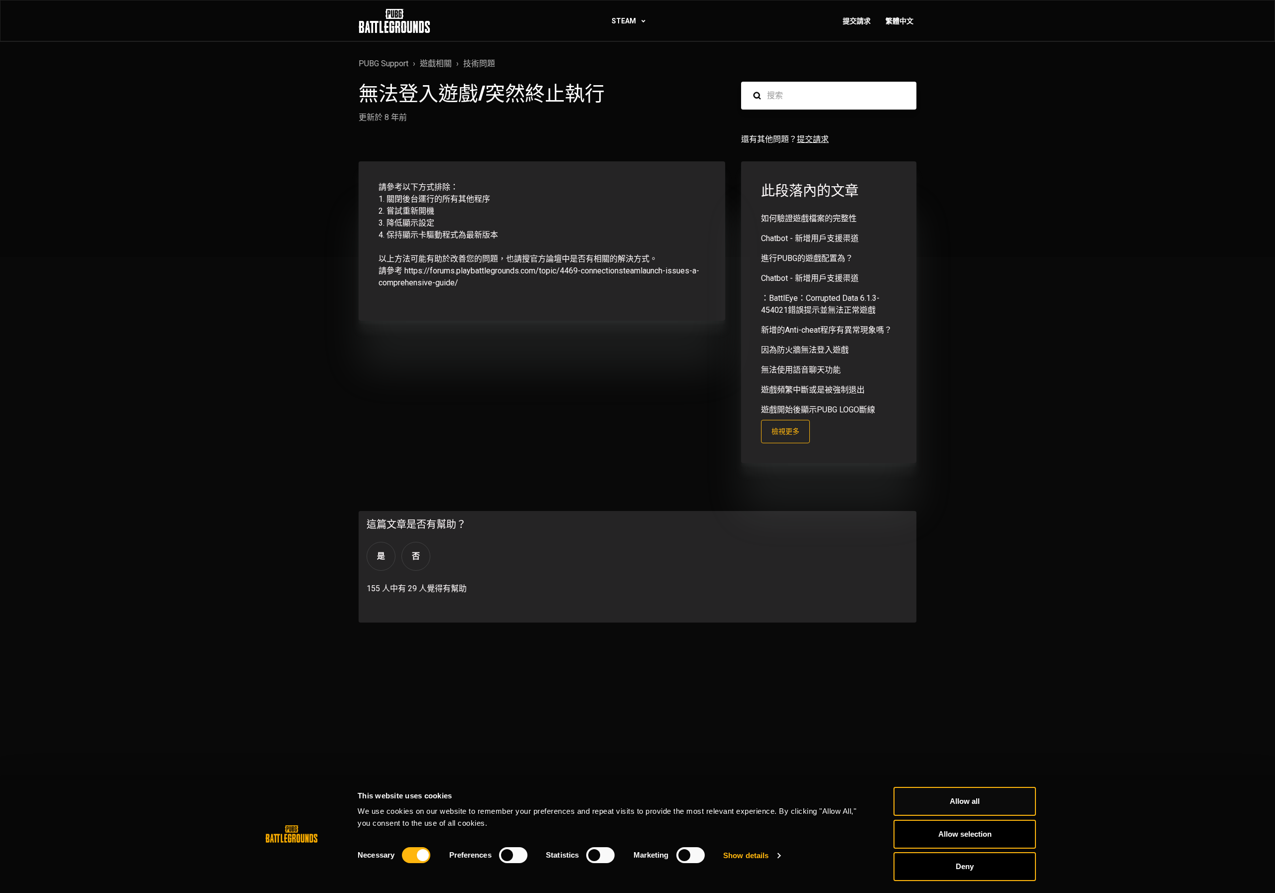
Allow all (965, 801)
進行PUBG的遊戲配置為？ (807, 258)
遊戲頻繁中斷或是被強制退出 (813, 389)
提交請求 (857, 21)
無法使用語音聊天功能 (801, 370)
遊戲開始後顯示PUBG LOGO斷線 (818, 409)
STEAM (625, 21)
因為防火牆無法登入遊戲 (805, 350)
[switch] (513, 855)
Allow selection (965, 834)
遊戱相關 (436, 63)
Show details (745, 855)
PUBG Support (383, 63)
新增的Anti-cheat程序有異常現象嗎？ (826, 330)
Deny (965, 866)
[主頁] (394, 20)
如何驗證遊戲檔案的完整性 (809, 218)
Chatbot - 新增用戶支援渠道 (810, 238)
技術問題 (479, 63)
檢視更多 (785, 431)
